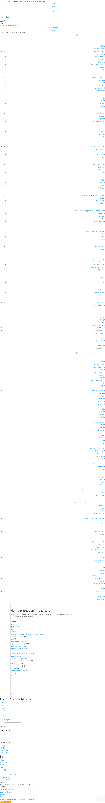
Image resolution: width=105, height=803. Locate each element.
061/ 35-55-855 (52, 28)
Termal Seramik (99, 88)
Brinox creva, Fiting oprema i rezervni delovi (90, 211)
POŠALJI (6, 730)
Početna (102, 46)
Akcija (12, 624)
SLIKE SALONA (100, 328)
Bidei (103, 137)
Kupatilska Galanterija (97, 147)
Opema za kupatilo (98, 259)
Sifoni (103, 219)
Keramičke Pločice (16, 641)
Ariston (102, 188)
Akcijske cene (8, 17)
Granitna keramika (98, 77)
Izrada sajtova (23, 799)
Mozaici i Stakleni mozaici (19, 656)
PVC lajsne (101, 283)
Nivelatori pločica (99, 305)
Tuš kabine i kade (99, 165)
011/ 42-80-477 (52, 30)
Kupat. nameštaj (99, 113)
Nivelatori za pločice (17, 658)
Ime (1, 716)
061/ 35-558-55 (5, 780)
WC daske (101, 270)
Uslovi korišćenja (5, 792)
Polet (103, 70)
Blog (1, 755)
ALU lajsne (101, 280)
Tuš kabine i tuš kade (17, 671)
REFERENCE (101, 330)
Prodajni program (99, 49)
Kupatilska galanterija (17, 644)
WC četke (102, 262)
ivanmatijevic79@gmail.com (9, 25)
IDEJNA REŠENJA (99, 341)
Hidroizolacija (100, 201)
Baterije (102, 98)
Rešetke (102, 239)
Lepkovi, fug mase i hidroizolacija (93, 195)
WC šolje (102, 134)
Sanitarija (101, 129)
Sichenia (102, 80)
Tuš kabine (101, 167)
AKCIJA (102, 317)
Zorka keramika (100, 57)
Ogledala (102, 119)
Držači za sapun (99, 149)
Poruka (2, 727)
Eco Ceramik (101, 91)
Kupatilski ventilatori (98, 267)
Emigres (102, 67)
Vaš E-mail (3, 720)
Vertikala (102, 116)
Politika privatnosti (6, 789)
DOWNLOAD (101, 348)
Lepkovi (102, 198)
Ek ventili (102, 216)
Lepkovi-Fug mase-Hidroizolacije (21, 654)
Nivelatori (101, 302)
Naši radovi (4, 750)
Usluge (102, 320)
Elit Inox (102, 183)
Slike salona (4, 753)
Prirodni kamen (99, 290)
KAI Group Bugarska (98, 65)
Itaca (12, 639)
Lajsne (103, 277)
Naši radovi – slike (99, 325)
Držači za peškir (99, 154)
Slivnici (102, 234)
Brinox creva (100, 213)
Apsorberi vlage (99, 264)
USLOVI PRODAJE (99, 333)
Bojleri (103, 180)
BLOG (103, 338)
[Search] (1, 22)
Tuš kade (102, 170)
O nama (2, 745)
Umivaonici (101, 131)
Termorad (101, 185)
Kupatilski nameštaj (17, 646)
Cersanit (102, 59)
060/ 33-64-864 (5, 782)
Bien (103, 83)
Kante (103, 157)
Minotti (102, 103)
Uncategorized (15, 673)
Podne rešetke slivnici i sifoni (20, 661)
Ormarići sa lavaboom (97, 121)
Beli (103, 252)
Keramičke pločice (99, 51)
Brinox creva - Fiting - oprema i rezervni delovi (26, 634)
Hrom (103, 249)
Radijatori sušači (99, 246)
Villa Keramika (100, 54)
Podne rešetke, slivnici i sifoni (95, 231)
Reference (3, 797)
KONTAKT (101, 346)
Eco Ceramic (101, 62)
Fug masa (101, 203)
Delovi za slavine (99, 221)
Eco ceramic (101, 378)
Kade (103, 173)
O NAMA (102, 322)
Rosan (103, 101)
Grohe (103, 106)
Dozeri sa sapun (99, 152)
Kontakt (2, 794)
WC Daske (13, 676)
